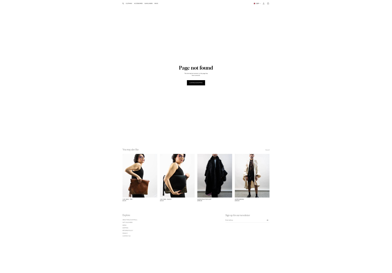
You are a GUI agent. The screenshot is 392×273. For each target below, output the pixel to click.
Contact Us (126, 236)
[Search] (123, 3)
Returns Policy (127, 230)
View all (267, 150)
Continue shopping (196, 83)
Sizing (124, 225)
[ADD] (154, 194)
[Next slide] (154, 175)
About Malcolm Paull (129, 220)
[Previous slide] (125, 175)
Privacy (125, 233)
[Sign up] (267, 220)
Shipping (125, 228)
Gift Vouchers (127, 222)
